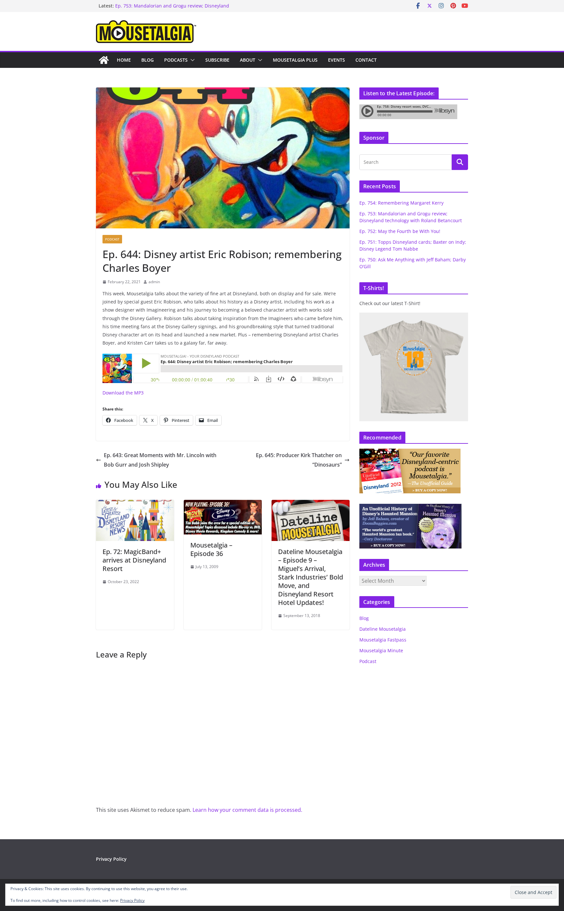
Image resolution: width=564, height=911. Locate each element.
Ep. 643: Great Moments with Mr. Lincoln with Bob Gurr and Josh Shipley (160, 460)
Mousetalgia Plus (295, 60)
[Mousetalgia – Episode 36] (223, 504)
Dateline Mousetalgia (382, 629)
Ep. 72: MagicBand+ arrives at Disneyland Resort (134, 560)
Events (336, 60)
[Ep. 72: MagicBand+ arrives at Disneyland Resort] (135, 504)
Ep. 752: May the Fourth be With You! (399, 231)
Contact (366, 60)
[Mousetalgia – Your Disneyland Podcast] (104, 60)
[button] (191, 60)
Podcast (112, 239)
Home (124, 60)
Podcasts (176, 60)
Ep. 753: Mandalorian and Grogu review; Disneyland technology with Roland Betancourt (172, 9)
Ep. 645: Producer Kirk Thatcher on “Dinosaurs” (299, 460)
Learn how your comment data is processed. (247, 809)
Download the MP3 (123, 393)
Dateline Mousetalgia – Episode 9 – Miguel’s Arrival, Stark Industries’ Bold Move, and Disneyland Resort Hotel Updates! (310, 577)
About (247, 60)
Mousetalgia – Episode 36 (211, 549)
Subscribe (217, 60)
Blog (147, 60)
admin (154, 282)
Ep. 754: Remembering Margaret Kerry (401, 203)
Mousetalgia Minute (381, 650)
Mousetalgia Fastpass (382, 640)
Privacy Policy (111, 859)
